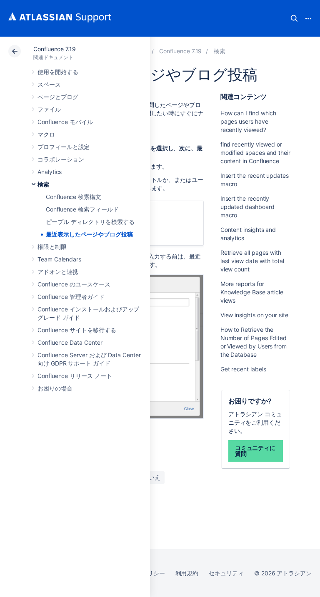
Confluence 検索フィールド (82, 209)
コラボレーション (61, 159)
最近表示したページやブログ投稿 (89, 234)
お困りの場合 (55, 388)
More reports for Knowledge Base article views (251, 292)
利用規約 (187, 573)
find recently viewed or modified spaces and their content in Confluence (255, 152)
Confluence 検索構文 (73, 196)
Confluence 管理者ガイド (71, 296)
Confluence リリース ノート (75, 375)
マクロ (46, 134)
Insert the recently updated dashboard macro (247, 207)
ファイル (49, 109)
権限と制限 (52, 246)
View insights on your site (254, 314)
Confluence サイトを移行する (77, 329)
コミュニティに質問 (255, 450)
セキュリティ (226, 573)
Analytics (50, 171)
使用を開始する (58, 71)
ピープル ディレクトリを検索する (90, 221)
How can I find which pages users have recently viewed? (248, 121)
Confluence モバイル (65, 121)
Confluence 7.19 (54, 48)
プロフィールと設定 (64, 146)
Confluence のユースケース (74, 284)
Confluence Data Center (70, 342)
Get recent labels (243, 369)
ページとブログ (58, 96)
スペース (49, 84)
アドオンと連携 (58, 271)
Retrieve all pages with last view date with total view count (252, 261)
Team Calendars (59, 259)
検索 (294, 18)
